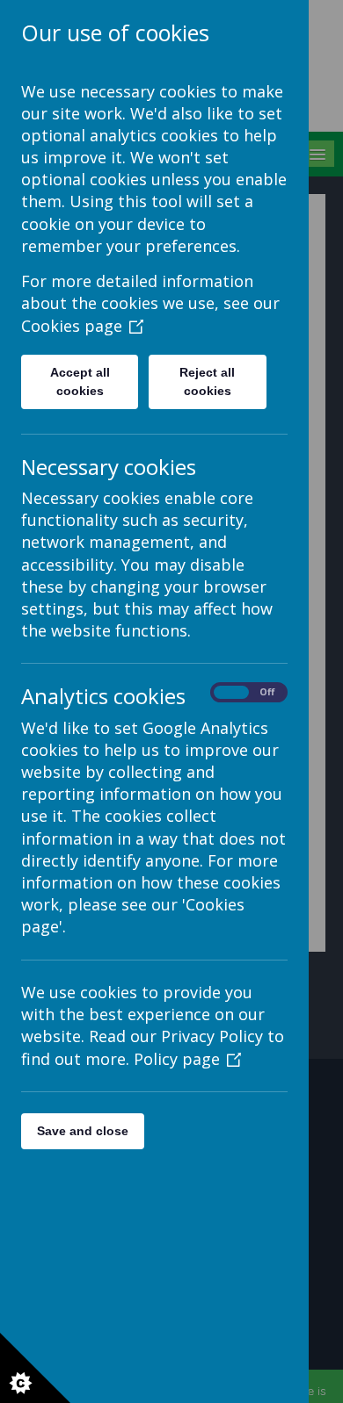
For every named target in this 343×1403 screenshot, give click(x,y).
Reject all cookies (207, 381)
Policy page (177, 1058)
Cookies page (71, 325)
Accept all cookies (80, 381)
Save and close (82, 1131)
